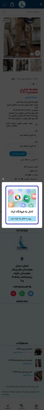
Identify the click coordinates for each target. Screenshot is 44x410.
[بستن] (3, 179)
